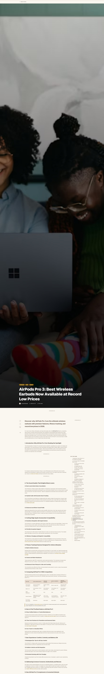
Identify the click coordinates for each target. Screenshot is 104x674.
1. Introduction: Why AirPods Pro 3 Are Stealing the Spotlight (78, 459)
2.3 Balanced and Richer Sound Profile (78, 469)
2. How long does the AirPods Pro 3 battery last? (79, 530)
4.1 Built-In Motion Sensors (79, 484)
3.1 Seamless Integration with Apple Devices (79, 474)
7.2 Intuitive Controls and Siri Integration (79, 511)
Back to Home (23, 1)
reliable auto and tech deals (50, 616)
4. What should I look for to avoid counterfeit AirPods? (79, 535)
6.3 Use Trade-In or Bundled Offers (79, 503)
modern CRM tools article (31, 668)
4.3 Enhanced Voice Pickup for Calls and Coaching (79, 489)
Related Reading (77, 540)
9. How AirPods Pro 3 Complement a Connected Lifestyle (77, 519)
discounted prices (38, 604)
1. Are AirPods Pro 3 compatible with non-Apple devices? (79, 526)
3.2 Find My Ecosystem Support (78, 477)
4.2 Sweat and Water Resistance (78, 486)
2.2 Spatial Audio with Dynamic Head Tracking (78, 467)
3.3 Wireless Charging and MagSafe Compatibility (78, 480)
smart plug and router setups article (32, 541)
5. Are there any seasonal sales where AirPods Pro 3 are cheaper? (79, 537)
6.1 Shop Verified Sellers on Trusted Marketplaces (79, 497)
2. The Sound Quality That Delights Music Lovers (78, 461)
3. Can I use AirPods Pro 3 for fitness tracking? (79, 532)
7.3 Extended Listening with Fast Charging (79, 513)
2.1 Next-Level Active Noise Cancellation (79, 464)
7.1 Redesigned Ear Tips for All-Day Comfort (79, 508)
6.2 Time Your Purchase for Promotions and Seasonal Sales (79, 499)
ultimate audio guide (30, 502)
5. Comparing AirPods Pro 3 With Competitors (78, 492)
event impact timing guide (31, 626)
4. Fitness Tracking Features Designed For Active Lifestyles (77, 482)
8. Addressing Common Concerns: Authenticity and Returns (78, 516)
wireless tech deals (34, 473)
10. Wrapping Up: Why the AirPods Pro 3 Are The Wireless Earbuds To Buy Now (78, 522)
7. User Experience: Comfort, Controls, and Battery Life (77, 506)
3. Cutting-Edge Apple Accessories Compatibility (78, 472)
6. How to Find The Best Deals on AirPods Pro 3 (78, 494)
